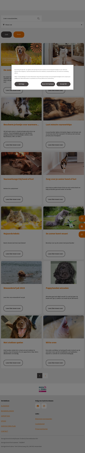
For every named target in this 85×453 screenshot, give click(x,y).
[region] (42, 77)
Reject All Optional (48, 84)
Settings (21, 84)
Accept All (63, 84)
